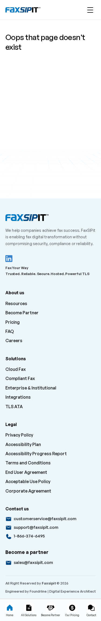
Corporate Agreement (28, 491)
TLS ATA (14, 406)
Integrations (18, 397)
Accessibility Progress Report (36, 453)
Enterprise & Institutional (30, 388)
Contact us (17, 508)
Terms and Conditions (28, 462)
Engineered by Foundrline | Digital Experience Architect (50, 591)
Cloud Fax (15, 369)
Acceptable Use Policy (27, 481)
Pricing (12, 322)
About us (14, 292)
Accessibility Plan (23, 444)
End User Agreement (26, 472)
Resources (16, 303)
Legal (11, 424)
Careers (14, 340)
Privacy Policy (19, 435)
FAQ (9, 331)
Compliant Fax (20, 378)
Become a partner (26, 552)
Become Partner (22, 312)
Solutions (15, 358)
